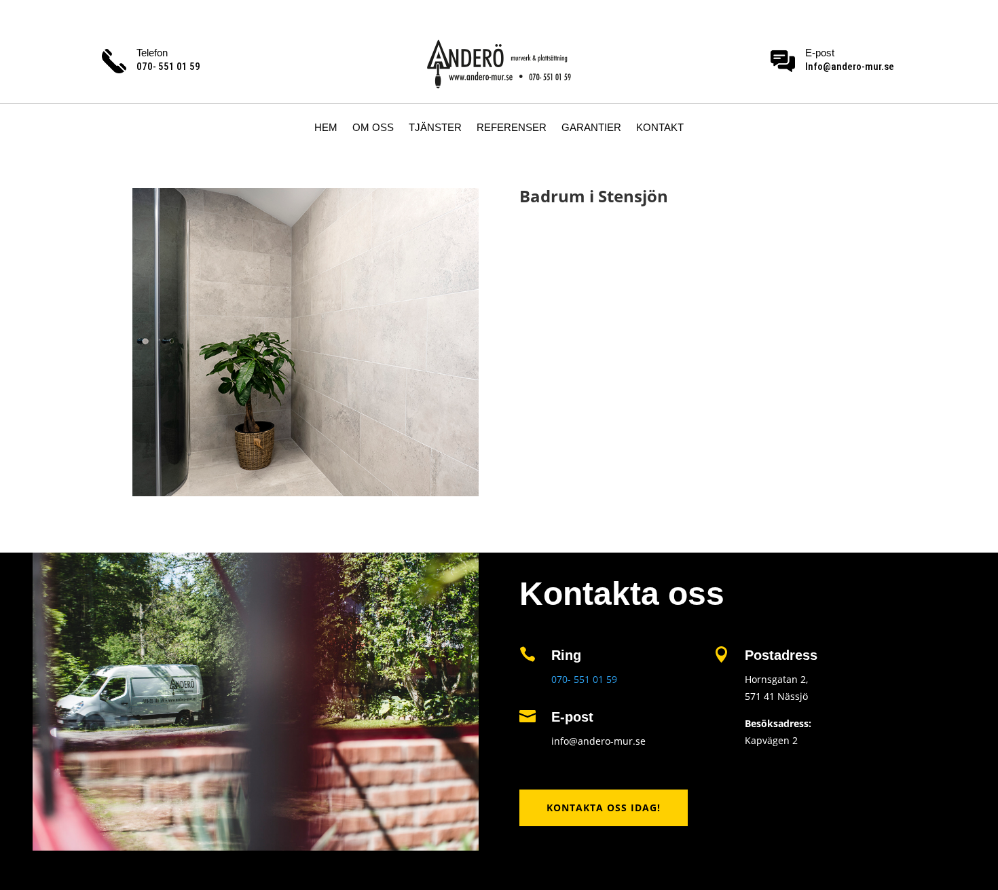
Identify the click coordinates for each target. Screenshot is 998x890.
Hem (325, 128)
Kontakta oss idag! (604, 807)
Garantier (591, 128)
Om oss (373, 128)
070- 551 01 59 (584, 679)
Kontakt (660, 128)
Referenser (512, 128)
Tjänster (435, 128)
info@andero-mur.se (598, 741)
